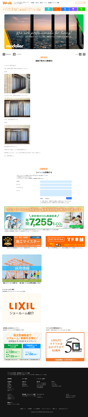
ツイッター (39, 395)
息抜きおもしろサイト (70, 397)
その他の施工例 (40, 387)
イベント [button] (45, 2)
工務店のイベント (11, 397)
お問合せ (47, 198)
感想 (42, 198)
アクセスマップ (10, 389)
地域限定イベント (11, 398)
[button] (43, 47)
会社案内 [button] (32, 2)
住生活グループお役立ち (71, 395)
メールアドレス (19, 187)
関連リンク (55, 408)
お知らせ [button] (37, 2)
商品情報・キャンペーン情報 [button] (53, 2)
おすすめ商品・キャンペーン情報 (29, 395)
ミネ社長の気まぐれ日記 (56, 386)
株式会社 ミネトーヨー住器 (13, 404)
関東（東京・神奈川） (15, 8)
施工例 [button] (41, 2)
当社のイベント (10, 395)
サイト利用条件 (37, 408)
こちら (31, 231)
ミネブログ (53, 383)
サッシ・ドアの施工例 (41, 383)
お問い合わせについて (63, 408)
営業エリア (9, 386)
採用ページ (9, 390)
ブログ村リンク (40, 397)
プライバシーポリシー (46, 408)
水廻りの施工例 (40, 386)
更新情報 (9, 378)
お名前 (17, 181)
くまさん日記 (54, 384)
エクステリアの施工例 (41, 384)
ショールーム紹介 (41, 378)
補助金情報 (24, 384)
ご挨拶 (8, 383)
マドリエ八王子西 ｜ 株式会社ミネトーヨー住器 (30, 8)
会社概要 (9, 384)
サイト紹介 (24, 378)
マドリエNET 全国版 (7, 8)
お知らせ (24, 383)
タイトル (18, 184)
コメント (18, 190)
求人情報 (9, 387)
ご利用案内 (29, 408)
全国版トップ (23, 408)
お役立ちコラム (25, 386)
